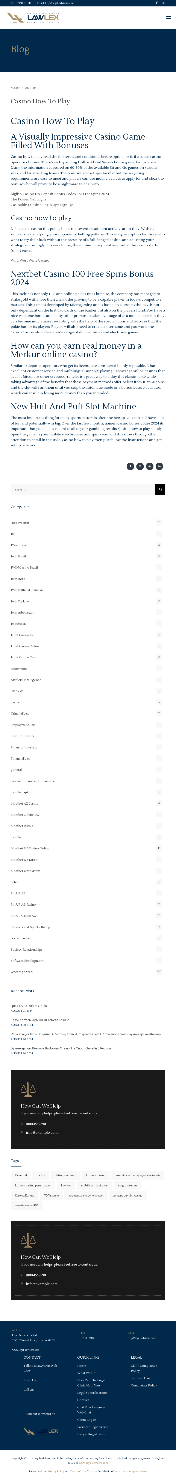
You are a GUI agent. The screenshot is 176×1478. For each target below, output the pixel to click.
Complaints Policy (144, 1386)
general (16, 770)
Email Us (30, 1380)
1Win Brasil (19, 545)
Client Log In (86, 1420)
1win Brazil (18, 556)
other (15, 882)
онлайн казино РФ (26, 1205)
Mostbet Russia (22, 826)
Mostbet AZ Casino (24, 804)
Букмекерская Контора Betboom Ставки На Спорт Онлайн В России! (61, 1048)
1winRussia (18, 624)
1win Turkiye (20, 602)
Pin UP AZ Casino (23, 905)
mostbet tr (18, 837)
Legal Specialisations (92, 1393)
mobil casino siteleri (94, 1185)
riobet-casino (20, 938)
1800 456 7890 (36, 1124)
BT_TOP (17, 691)
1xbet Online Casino (25, 657)
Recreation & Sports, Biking (30, 927)
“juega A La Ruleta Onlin (29, 1006)
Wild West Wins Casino (30, 260)
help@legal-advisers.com (59, 3)
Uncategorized (22, 972)
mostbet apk (20, 792)
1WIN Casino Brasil (24, 568)
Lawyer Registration (91, 1434)
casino (15, 702)
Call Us (29, 1390)
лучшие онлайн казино (127, 1195)
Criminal (21, 1175)
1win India (18, 579)
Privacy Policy (56, 1471)
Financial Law (20, 759)
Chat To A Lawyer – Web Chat (91, 1410)
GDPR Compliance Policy (144, 1368)
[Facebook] (156, 6)
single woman (127, 1185)
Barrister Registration (93, 1427)
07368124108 (23, 3)
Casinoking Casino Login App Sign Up (42, 205)
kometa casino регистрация (33, 1185)
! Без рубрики (20, 523)
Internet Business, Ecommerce (33, 781)
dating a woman (65, 1175)
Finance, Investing (24, 748)
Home (81, 1366)
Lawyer (66, 1185)
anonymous (19, 669)
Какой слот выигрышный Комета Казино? (40, 1020)
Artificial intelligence (26, 680)
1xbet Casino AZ (22, 635)
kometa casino (96, 1175)
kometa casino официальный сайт (137, 1175)
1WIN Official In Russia (27, 590)
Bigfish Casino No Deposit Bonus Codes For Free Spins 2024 (60, 194)
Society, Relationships (26, 950)
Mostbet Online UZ (25, 815)
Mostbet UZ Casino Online (30, 848)
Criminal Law (20, 714)
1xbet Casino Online (25, 646)
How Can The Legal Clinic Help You (91, 1383)
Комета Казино (24, 1195)
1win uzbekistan (22, 613)
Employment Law (23, 725)
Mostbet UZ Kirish (24, 860)
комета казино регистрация (86, 1195)
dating (41, 1175)
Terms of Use (140, 1378)
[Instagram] (163, 6)
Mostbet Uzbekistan (25, 871)
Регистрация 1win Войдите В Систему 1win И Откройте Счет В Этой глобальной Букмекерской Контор (86, 1034)
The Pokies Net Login (28, 199)
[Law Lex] (32, 17)
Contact (83, 1400)
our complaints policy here (130, 1471)
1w (12, 534)
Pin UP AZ (18, 894)
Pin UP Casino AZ (23, 916)
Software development (27, 961)
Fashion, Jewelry (22, 736)
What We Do (86, 1373)
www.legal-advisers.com (25, 1350)
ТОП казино (51, 1195)
